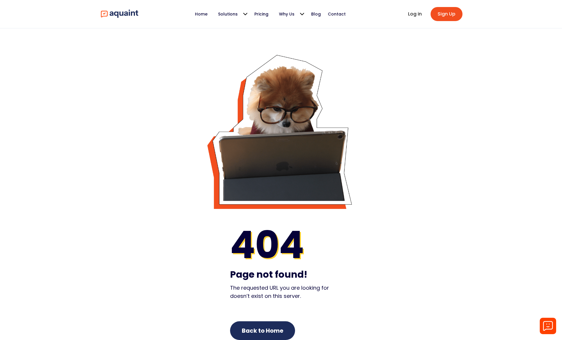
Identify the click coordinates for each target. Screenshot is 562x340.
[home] (119, 14)
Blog (316, 14)
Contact (337, 14)
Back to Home (262, 331)
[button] (231, 14)
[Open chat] (548, 326)
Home (201, 14)
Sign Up (446, 14)
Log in (415, 14)
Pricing (261, 14)
